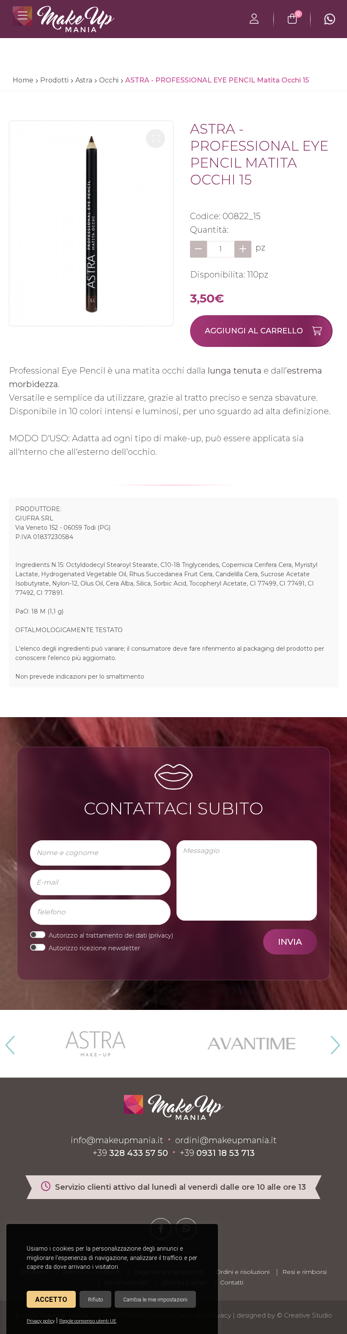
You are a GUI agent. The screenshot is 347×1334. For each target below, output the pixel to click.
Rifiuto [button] (95, 1299)
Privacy (220, 1315)
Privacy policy (41, 1321)
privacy (160, 935)
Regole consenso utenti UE (87, 1321)
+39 (130, 1153)
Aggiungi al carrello (254, 331)
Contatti (231, 1282)
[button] (155, 138)
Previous (9, 1041)
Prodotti (54, 80)
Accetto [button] (51, 1299)
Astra (83, 80)
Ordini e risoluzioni (243, 1272)
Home (23, 80)
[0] (292, 19)
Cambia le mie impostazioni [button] (155, 1299)
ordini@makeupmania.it (226, 1140)
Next (332, 1041)
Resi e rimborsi (304, 1272)
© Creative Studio (304, 1315)
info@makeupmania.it (117, 1140)
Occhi (108, 80)
